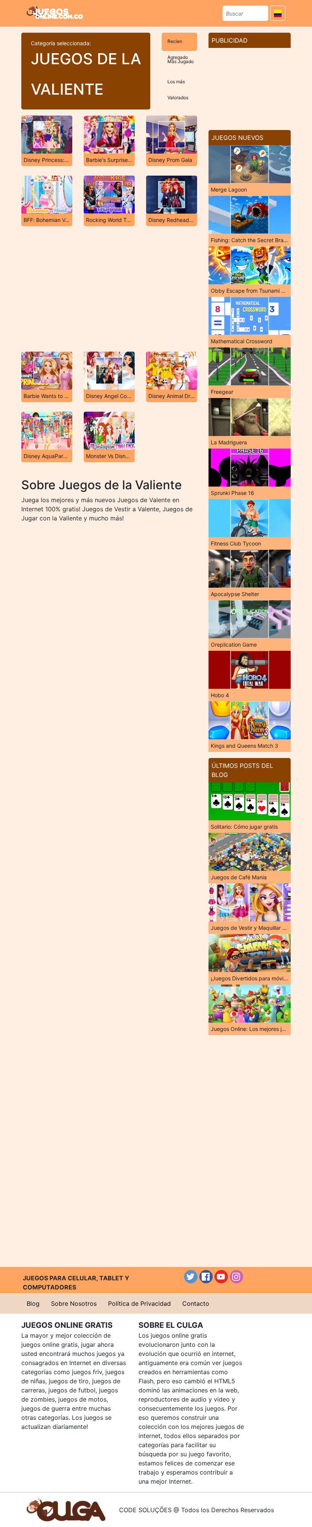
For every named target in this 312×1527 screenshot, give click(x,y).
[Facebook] (206, 1276)
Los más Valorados (177, 85)
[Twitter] (190, 1276)
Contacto (195, 1303)
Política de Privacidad (139, 1303)
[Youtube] (221, 1276)
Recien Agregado (177, 44)
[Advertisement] (109, 289)
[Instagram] (236, 1276)
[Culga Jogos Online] (66, 1509)
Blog (33, 1303)
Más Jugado (180, 61)
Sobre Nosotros (74, 1303)
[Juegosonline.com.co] (55, 12)
